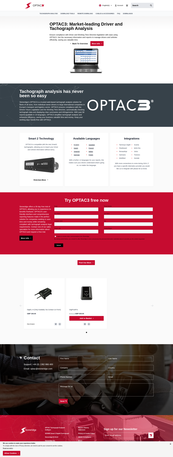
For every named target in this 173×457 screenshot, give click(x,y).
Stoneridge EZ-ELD (51, 437)
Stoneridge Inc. (50, 440)
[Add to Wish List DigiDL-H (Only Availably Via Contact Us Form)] (55, 324)
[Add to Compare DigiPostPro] (88, 324)
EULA (80, 440)
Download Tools (68, 13)
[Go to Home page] (35, 5)
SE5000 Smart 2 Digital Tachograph (57, 433)
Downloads (128, 13)
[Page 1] (86, 332)
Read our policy (8, 448)
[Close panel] (170, 444)
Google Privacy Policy (135, 440)
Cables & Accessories (105, 13)
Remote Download (85, 13)
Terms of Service (148, 440)
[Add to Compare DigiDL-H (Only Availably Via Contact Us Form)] (59, 324)
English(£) (106, 5)
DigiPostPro (73, 310)
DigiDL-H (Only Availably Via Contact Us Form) (44, 310)
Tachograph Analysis (49, 13)
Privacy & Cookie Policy (86, 433)
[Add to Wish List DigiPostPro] (84, 324)
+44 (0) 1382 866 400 (43, 364)
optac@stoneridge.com (41, 368)
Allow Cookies (10, 453)
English (76, 145)
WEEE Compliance (84, 437)
